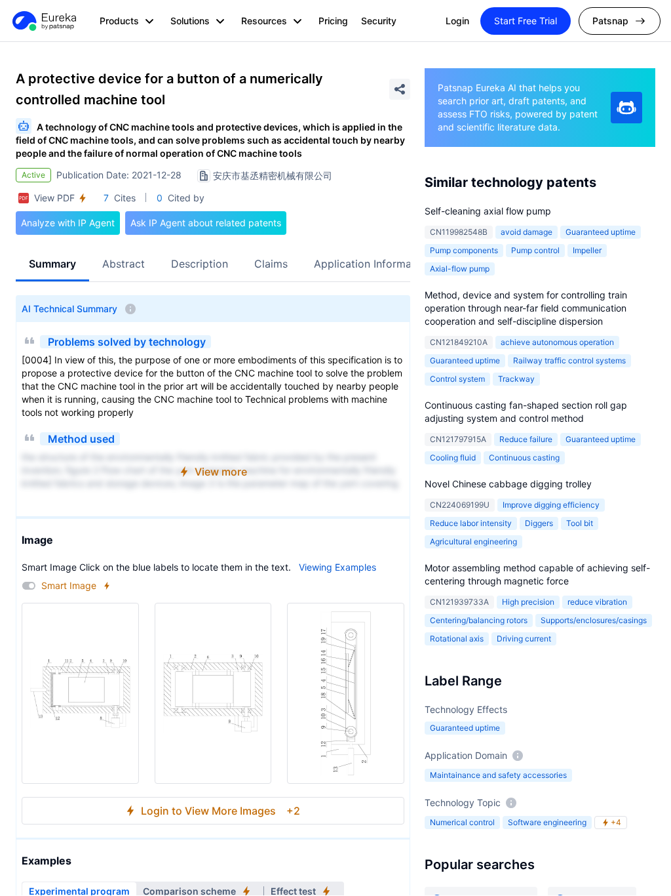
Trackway (516, 379)
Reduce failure (525, 439)
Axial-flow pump (459, 269)
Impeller (587, 250)
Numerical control (462, 822)
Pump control (535, 250)
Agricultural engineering (473, 541)
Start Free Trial (525, 20)
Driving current (524, 638)
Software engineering (547, 822)
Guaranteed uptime (601, 232)
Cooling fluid (453, 457)
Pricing (333, 20)
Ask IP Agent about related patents (205, 222)
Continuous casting (524, 457)
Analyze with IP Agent (68, 222)
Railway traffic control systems (569, 360)
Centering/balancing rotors (478, 620)
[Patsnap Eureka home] (43, 21)
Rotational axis (457, 638)
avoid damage (526, 232)
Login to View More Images (220, 810)
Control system (457, 379)
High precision (528, 602)
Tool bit (579, 523)
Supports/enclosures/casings (594, 620)
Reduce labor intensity (471, 523)
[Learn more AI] (626, 107)
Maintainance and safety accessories (498, 775)
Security (378, 20)
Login (457, 20)
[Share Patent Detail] (399, 89)
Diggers (539, 523)
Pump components (464, 250)
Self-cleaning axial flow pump (488, 210)
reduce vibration (597, 602)
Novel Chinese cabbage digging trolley (508, 483)
